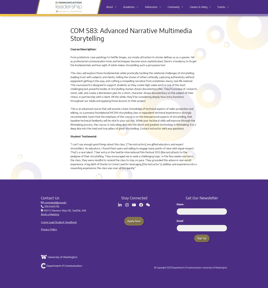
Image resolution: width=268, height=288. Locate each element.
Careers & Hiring (198, 7)
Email (181, 221)
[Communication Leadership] (69, 7)
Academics (129, 7)
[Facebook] (141, 205)
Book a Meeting (50, 214)
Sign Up (201, 238)
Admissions (151, 7)
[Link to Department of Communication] (71, 266)
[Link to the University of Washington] (71, 257)
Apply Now (134, 221)
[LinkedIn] (119, 205)
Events (221, 7)
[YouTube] (134, 205)
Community (174, 7)
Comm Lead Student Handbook (59, 222)
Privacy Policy (49, 229)
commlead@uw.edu (55, 202)
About (109, 7)
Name (181, 204)
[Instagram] (127, 205)
